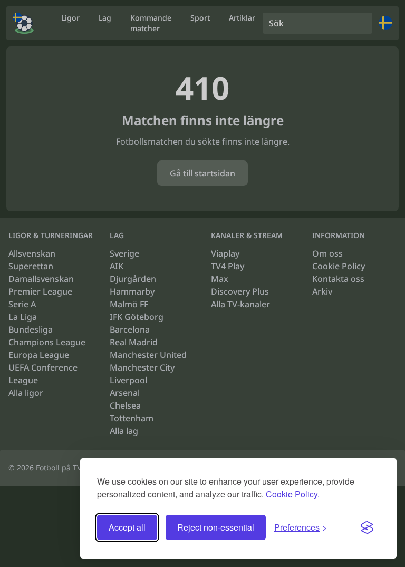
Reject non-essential (215, 527)
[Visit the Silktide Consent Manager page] (367, 527)
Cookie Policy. (293, 494)
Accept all (127, 527)
